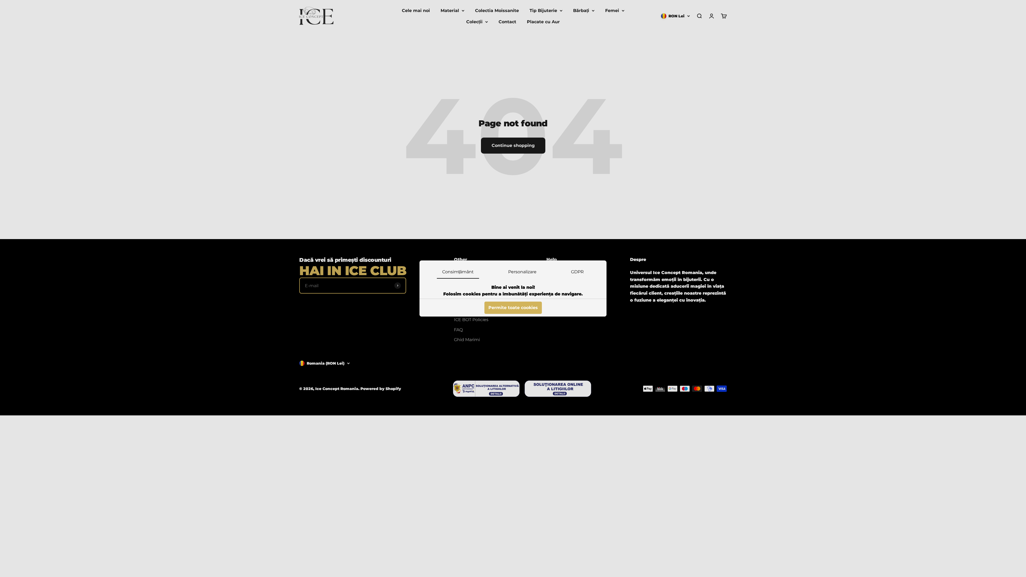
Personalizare (522, 271)
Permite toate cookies (513, 307)
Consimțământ (458, 271)
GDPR (577, 271)
